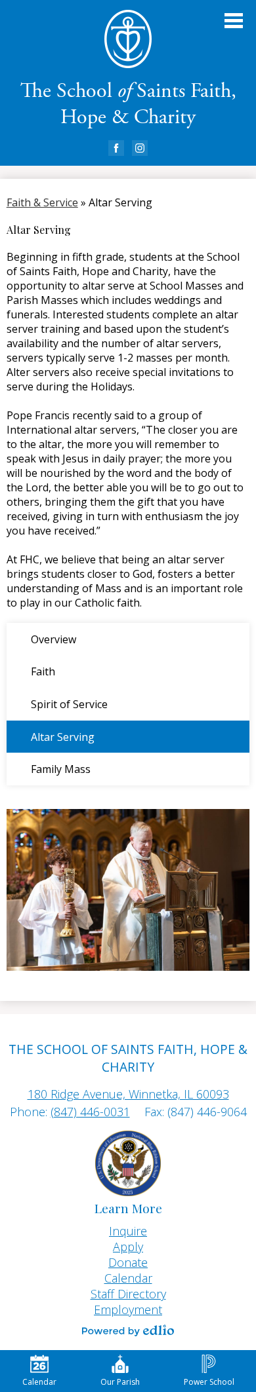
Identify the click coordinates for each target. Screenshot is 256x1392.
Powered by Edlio (128, 1330)
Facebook (116, 148)
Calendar (39, 1381)
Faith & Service (42, 202)
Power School (209, 1381)
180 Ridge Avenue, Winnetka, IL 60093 (128, 1094)
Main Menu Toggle (233, 20)
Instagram (140, 148)
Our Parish (120, 1381)
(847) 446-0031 (90, 1111)
